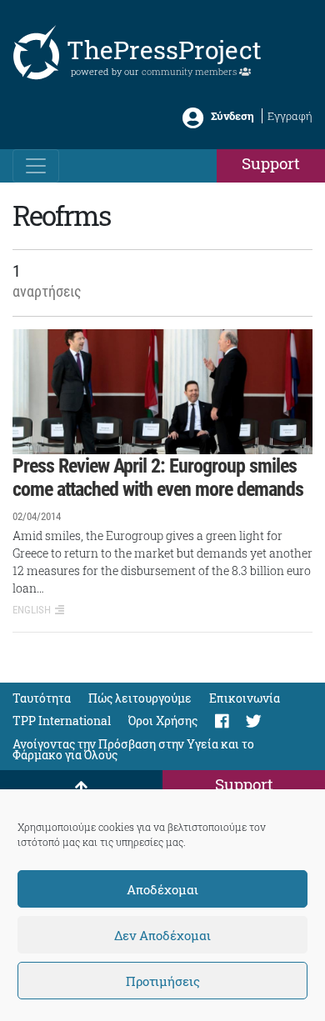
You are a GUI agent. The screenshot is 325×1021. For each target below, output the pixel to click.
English (31, 609)
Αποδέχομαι (162, 889)
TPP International (61, 720)
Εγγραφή (290, 115)
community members (190, 71)
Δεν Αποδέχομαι (162, 935)
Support (271, 163)
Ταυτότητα (41, 698)
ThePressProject (164, 49)
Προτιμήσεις (163, 981)
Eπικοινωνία (244, 698)
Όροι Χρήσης (163, 720)
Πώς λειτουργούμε (140, 698)
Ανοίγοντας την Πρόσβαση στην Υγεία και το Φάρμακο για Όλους (133, 749)
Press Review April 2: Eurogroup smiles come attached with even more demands (157, 478)
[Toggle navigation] (35, 166)
